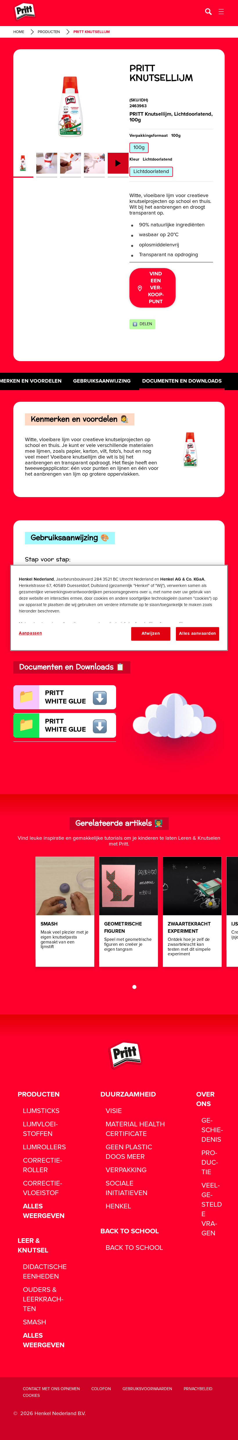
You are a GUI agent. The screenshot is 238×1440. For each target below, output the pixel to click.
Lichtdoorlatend (151, 171)
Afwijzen (151, 634)
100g (139, 147)
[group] (70, 122)
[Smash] (65, 912)
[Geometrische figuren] (128, 912)
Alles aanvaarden (197, 634)
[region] (119, 608)
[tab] (134, 987)
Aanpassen (30, 633)
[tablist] (128, 987)
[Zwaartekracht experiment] (192, 912)
